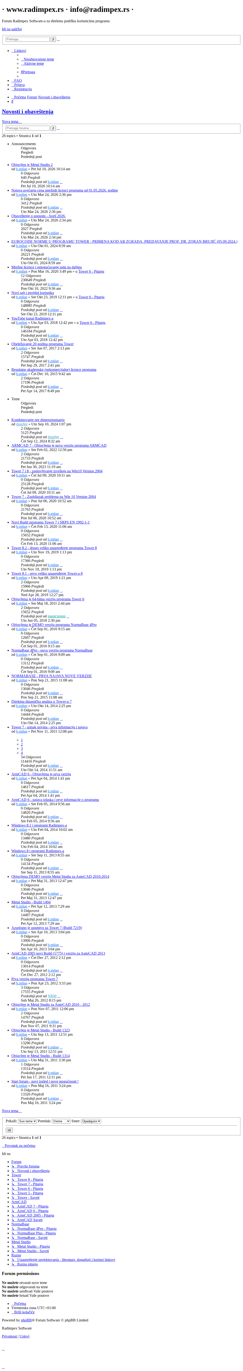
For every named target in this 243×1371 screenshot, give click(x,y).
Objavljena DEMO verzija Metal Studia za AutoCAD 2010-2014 (60, 876)
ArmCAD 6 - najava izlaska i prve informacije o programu (55, 800)
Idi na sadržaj (12, 29)
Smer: (76, 1121)
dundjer (22, 424)
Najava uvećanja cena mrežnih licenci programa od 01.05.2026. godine (64, 190)
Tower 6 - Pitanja (91, 271)
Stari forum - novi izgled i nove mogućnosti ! (45, 1081)
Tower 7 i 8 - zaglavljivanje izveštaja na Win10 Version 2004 (57, 471)
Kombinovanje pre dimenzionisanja (38, 420)
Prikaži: (12, 1121)
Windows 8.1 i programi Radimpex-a (39, 825)
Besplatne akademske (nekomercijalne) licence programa (53, 370)
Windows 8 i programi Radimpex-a (37, 851)
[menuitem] (37, 59)
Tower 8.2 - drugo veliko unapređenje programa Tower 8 (54, 548)
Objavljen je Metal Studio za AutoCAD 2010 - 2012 (50, 1005)
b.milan (21, 169)
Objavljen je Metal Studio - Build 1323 (40, 1030)
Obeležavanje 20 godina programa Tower (42, 344)
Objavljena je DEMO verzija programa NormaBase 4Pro (54, 625)
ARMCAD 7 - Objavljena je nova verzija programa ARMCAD (59, 445)
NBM (52, 996)
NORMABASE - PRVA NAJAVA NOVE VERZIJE (51, 676)
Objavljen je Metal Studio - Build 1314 (40, 1056)
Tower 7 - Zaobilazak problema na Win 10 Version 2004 (53, 497)
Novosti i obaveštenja (27, 111)
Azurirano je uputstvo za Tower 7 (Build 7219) (46, 928)
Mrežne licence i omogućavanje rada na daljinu (46, 267)
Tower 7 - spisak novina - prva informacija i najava (49, 727)
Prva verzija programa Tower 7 (34, 979)
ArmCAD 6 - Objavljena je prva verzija (41, 774)
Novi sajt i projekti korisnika (32, 293)
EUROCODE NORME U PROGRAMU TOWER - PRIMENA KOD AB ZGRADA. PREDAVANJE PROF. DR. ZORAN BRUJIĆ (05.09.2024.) (124, 241)
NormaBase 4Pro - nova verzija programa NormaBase (52, 650)
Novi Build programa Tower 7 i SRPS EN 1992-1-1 (50, 522)
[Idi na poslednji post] (61, 182)
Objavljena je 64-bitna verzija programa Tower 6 (47, 599)
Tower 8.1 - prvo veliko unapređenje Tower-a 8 (47, 573)
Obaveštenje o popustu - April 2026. (38, 216)
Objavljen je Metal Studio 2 (32, 165)
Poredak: (45, 1121)
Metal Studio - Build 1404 (31, 902)
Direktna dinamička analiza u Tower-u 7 (41, 701)
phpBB (26, 1320)
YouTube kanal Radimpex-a (32, 318)
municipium (56, 616)
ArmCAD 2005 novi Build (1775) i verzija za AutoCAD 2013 (58, 953)
